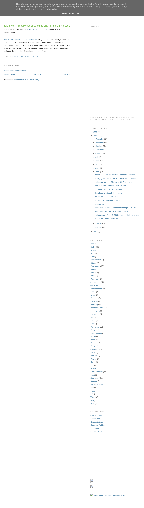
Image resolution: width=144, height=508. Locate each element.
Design (93, 273)
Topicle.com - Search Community (108, 193)
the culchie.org (96, 431)
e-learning (94, 285)
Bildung (93, 250)
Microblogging (96, 333)
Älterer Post (66, 74)
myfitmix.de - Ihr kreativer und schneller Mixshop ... (116, 175)
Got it (80, 13)
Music (92, 346)
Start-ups (29, 56)
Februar (98, 223)
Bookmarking (18, 56)
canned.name (95, 419)
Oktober (99, 146)
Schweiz (93, 368)
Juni (97, 161)
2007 (95, 231)
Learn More (68, 13)
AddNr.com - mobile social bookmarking (20, 39)
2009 (95, 132)
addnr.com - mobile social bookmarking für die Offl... (116, 208)
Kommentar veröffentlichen (15, 71)
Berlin (92, 247)
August (98, 153)
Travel (92, 391)
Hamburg (94, 304)
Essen (93, 292)
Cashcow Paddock (98, 425)
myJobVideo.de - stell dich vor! (107, 200)
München (94, 343)
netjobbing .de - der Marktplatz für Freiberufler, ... (115, 182)
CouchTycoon (96, 415)
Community (95, 266)
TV (91, 394)
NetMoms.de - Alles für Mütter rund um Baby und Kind (117, 215)
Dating (93, 269)
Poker (92, 352)
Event (92, 295)
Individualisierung (97, 308)
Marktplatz (94, 327)
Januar (98, 227)
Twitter (93, 397)
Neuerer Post (9, 74)
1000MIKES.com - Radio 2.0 (106, 219)
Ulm (92, 400)
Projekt (93, 359)
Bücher (93, 263)
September (100, 150)
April (97, 168)
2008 (95, 136)
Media (92, 330)
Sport (92, 375)
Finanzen (94, 298)
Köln (92, 324)
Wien (92, 404)
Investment (95, 314)
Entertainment (96, 289)
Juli (97, 157)
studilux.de (99, 204)
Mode (92, 340)
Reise (92, 362)
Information (95, 311)
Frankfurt (94, 301)
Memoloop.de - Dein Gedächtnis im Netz (111, 211)
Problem (93, 356)
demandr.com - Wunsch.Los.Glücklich (110, 186)
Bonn (92, 257)
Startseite (38, 74)
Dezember (99, 139)
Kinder (93, 320)
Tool (38, 56)
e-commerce (95, 282)
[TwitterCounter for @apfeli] (102, 495)
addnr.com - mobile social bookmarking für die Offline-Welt (37, 25)
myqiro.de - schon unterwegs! (107, 197)
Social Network (96, 372)
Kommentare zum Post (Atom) (26, 80)
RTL (92, 365)
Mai (97, 164)
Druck (92, 276)
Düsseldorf (94, 279)
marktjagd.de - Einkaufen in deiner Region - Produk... (116, 178)
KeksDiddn (94, 428)
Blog (92, 253)
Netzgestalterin (96, 422)
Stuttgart (93, 381)
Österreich (94, 349)
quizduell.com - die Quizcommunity (109, 189)
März (97, 172)
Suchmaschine (96, 384)
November (99, 142)
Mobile (93, 336)
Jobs (92, 317)
